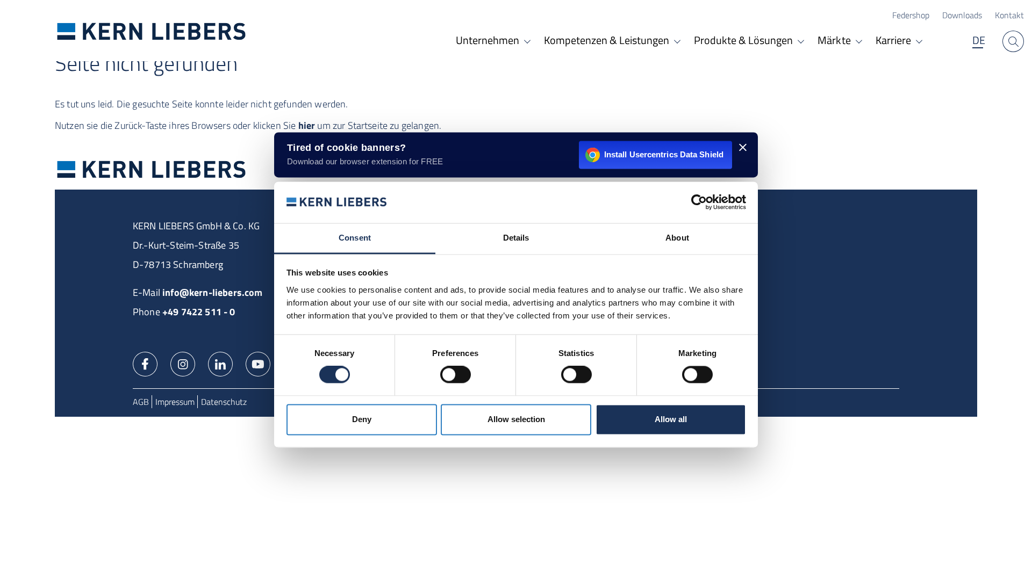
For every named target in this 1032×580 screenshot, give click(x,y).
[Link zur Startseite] (151, 31)
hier (307, 125)
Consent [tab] (355, 237)
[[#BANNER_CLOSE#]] (742, 147)
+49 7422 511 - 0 (198, 312)
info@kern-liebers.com (212, 292)
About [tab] (677, 237)
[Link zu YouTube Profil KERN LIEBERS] (258, 363)
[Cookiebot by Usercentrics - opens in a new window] (699, 202)
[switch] (455, 374)
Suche (1013, 41)
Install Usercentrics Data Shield (663, 154)
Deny (361, 419)
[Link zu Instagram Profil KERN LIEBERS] (182, 363)
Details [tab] (516, 237)
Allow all (671, 419)
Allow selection (516, 419)
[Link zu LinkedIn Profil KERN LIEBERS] (220, 363)
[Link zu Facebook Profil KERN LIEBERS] (145, 363)
